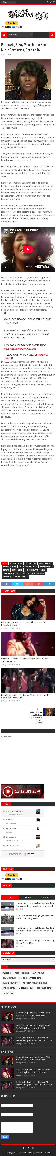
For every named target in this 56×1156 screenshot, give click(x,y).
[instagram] (54, 2)
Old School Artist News (35, 570)
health (6, 570)
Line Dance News (26, 988)
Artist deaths (16, 563)
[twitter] (50, 2)
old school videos (11, 983)
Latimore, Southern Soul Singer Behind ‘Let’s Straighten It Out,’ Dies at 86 (26, 660)
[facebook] (47, 2)
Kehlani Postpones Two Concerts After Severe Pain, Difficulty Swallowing (24, 623)
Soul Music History (11, 573)
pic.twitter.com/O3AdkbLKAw (20, 348)
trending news (21, 577)
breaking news (45, 563)
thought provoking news (33, 573)
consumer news (44, 988)
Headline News (46, 566)
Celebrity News (9, 566)
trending (7, 577)
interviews (8, 993)
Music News (17, 570)
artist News (31, 563)
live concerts (9, 988)
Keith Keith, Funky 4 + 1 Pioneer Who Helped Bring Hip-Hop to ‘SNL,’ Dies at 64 (26, 696)
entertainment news (28, 566)
